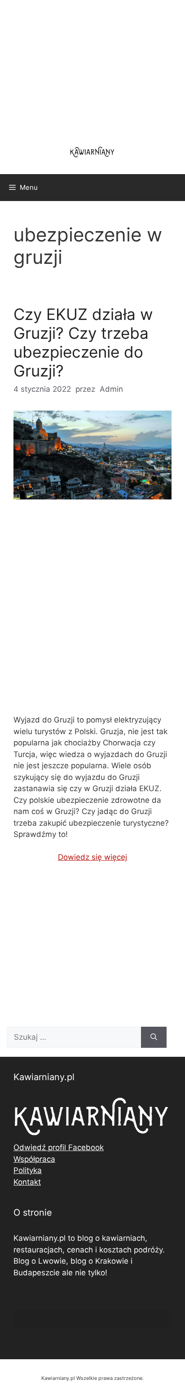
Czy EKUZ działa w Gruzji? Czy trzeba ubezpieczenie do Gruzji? (83, 342)
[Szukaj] (154, 1037)
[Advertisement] (92, 614)
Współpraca (34, 1159)
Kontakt (27, 1182)
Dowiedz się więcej (92, 857)
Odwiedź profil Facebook (58, 1147)
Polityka (27, 1170)
